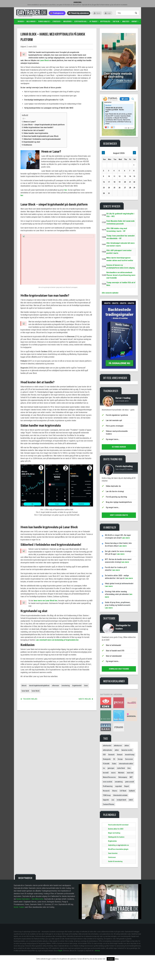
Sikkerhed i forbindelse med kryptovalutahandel (42, 139)
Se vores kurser (119, 447)
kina (129, 768)
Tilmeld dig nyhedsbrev (79, 13)
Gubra (114, 764)
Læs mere (126, 538)
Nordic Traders (19, 907)
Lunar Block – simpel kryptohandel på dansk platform (44, 125)
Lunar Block (44, 60)
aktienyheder (107, 750)
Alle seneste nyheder (110, 293)
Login (108, 13)
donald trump (129, 754)
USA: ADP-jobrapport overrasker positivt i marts (119, 251)
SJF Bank (123, 791)
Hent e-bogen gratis (119, 515)
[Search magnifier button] (136, 13)
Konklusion (27, 145)
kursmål (105, 773)
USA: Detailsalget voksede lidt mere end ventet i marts (120, 244)
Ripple (60, 950)
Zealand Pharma (108, 804)
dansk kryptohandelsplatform (39, 685)
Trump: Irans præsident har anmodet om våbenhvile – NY (120, 237)
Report (126, 786)
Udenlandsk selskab (120, 795)
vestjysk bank (121, 800)
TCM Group (107, 795)
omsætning (119, 782)
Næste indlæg (85, 699)
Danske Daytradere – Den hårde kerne (29, 899)
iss (104, 768)
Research (106, 791)
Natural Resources (109, 777)
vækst (131, 800)
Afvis (117, 959)
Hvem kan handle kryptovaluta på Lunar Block (40, 136)
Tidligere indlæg (30, 699)
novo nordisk (107, 782)
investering (66, 685)
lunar (86, 685)
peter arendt (129, 782)
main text (130, 773)
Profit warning (107, 786)
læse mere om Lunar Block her (45, 601)
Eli (114, 759)
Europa (120, 759)
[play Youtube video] (110, 901)
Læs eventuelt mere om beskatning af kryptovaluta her (57, 640)
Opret (98, 13)
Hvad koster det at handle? (33, 130)
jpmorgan (111, 768)
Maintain (121, 773)
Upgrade (106, 800)
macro (113, 773)
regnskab (118, 786)
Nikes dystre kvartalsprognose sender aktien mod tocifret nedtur (119, 259)
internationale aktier (126, 764)
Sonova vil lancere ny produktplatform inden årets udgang (120, 266)
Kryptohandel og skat (31, 142)
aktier (117, 750)
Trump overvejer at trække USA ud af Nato (120, 283)
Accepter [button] (110, 959)
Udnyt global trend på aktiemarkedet (119, 583)
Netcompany (122, 777)
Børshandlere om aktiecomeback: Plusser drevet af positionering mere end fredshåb (120, 275)
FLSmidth (106, 764)
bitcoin (24, 685)
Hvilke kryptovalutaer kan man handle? (38, 127)
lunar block (35, 691)
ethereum (55, 685)
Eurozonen (129, 759)
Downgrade (107, 759)
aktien (127, 745)
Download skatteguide (119, 669)
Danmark (111, 754)
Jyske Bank (121, 768)
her (65, 190)
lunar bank (25, 691)
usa (113, 800)
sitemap (97, 950)
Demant (119, 754)
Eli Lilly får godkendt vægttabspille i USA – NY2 (120, 215)
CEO (104, 754)
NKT (131, 777)
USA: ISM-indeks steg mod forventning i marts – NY (116, 229)
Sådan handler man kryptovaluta (35, 133)
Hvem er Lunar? (29, 122)
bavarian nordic (127, 750)
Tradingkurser (58, 13)
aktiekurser (118, 745)
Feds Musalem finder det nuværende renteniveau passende (120, 222)
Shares (114, 791)
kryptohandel (76, 685)
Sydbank (132, 791)
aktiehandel (107, 745)
